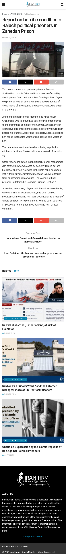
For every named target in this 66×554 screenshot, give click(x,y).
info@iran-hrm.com (33, 536)
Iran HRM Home (9, 546)
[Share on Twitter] (25, 82)
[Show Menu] (3, 4)
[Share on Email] (41, 82)
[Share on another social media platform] (56, 82)
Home (4, 14)
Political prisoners (31, 14)
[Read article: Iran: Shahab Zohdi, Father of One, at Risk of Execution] (33, 299)
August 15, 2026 (10, 333)
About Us (23, 546)
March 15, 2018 (9, 38)
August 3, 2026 (10, 394)
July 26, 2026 (9, 455)
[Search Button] (62, 4)
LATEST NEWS (16, 14)
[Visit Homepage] (33, 5)
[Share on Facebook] (9, 82)
